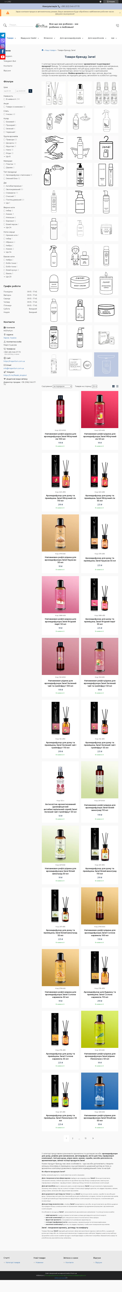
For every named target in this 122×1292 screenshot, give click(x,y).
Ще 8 (8, 156)
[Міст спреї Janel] (54, 364)
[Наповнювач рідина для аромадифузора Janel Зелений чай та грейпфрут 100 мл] (60, 656)
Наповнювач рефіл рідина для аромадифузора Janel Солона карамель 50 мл (60, 994)
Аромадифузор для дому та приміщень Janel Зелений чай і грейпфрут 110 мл (60, 745)
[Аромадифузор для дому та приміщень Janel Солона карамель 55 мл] (60, 1029)
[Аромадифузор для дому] (54, 93)
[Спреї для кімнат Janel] (106, 121)
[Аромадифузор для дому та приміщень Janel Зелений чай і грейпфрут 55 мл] (99, 718)
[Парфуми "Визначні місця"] (106, 337)
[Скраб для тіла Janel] (106, 229)
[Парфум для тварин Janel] (80, 310)
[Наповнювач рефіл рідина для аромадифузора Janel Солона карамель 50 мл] (60, 967)
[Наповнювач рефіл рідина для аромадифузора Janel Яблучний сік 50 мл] (99, 409)
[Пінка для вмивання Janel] (106, 202)
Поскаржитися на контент (54, 1275)
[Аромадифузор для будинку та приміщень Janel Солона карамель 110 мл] (99, 967)
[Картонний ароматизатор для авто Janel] (106, 364)
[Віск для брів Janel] (80, 364)
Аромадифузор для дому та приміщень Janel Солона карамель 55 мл (60, 1056)
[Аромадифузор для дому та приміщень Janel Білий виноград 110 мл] (99, 844)
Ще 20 (8, 277)
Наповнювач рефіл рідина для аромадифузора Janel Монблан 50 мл (100, 1118)
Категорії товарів (13, 1262)
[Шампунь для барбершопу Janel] (80, 175)
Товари (10, 38)
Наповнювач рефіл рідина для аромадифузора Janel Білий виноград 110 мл (99, 807)
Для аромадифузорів (70, 38)
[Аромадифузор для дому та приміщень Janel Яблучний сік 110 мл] (60, 471)
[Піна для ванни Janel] (80, 148)
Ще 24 (8, 227)
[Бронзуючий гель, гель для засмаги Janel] (106, 310)
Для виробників (96, 38)
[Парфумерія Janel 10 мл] (106, 175)
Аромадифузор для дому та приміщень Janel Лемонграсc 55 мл (60, 1118)
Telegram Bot (10, 61)
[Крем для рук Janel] (54, 148)
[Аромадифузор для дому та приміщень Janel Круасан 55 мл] (99, 533)
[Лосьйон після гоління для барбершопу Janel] (106, 256)
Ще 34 (8, 252)
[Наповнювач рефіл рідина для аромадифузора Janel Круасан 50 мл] (60, 533)
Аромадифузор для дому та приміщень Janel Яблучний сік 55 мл (99, 498)
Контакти (8, 66)
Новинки (39, 1262)
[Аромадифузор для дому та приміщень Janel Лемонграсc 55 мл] (60, 1091)
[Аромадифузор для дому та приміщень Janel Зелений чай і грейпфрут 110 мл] (60, 718)
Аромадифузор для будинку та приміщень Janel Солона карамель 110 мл (100, 994)
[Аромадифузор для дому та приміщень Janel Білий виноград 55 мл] (60, 905)
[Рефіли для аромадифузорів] (80, 93)
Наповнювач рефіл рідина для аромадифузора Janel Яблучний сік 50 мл (99, 436)
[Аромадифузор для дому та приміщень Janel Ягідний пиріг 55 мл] (99, 594)
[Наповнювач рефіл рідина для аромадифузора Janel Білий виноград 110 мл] (99, 779)
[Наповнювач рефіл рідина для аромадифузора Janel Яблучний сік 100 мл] (60, 409)
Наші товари (50, 50)
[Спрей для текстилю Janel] (54, 256)
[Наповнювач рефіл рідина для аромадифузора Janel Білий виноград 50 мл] (60, 844)
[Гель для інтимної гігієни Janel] (80, 202)
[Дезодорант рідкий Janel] (54, 283)
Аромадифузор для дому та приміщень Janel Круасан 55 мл (100, 559)
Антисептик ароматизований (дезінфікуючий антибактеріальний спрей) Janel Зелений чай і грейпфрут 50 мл (60, 808)
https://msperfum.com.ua (14, 361)
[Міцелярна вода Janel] (54, 229)
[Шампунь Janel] (80, 229)
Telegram (8, 56)
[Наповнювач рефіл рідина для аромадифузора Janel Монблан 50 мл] (99, 1091)
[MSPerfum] (41, 26)
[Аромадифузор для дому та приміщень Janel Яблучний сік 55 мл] (99, 471)
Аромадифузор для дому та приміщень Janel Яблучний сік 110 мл (60, 498)
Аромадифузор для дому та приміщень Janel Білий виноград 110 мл (100, 871)
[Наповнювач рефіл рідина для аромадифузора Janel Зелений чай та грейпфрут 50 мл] (99, 656)
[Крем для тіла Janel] (80, 283)
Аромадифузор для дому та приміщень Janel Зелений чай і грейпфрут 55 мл (100, 745)
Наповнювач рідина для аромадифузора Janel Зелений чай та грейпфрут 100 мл (60, 683)
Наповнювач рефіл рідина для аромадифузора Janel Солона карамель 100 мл (99, 932)
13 (85, 1138)
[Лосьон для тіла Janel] (80, 337)
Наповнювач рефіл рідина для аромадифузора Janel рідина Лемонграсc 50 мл (99, 1056)
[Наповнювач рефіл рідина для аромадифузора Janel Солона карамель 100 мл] (99, 905)
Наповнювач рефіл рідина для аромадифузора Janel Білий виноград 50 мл (60, 871)
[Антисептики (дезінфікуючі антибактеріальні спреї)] (106, 93)
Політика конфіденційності (75, 1275)
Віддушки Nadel (28, 38)
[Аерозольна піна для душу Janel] (54, 310)
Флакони (48, 38)
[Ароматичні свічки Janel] (106, 283)
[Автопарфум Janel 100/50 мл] (54, 175)
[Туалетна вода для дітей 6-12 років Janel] (80, 256)
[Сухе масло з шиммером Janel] (54, 337)
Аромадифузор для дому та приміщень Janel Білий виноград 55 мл (60, 932)
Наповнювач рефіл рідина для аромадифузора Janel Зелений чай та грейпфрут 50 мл (100, 683)
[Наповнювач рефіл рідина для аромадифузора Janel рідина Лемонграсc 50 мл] (99, 1029)
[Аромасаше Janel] (106, 148)
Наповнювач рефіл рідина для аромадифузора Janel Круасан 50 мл (60, 560)
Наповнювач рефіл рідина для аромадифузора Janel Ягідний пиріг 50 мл (60, 621)
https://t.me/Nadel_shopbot (15, 375)
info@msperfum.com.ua (14, 368)
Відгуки (7, 70)
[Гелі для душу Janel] (54, 121)
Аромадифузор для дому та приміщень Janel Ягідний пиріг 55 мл (99, 621)
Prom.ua (74, 1273)
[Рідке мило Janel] (80, 121)
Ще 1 (8, 203)
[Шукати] (5, 25)
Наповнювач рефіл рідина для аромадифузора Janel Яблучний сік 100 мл (60, 436)
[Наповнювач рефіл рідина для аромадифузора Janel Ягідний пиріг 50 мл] (60, 594)
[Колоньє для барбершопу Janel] (54, 202)
